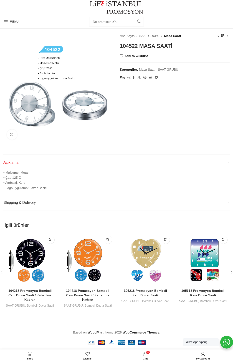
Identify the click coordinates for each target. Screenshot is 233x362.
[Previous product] (218, 36)
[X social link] (139, 77)
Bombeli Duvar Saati (40, 305)
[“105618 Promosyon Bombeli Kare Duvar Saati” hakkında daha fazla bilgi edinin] (223, 240)
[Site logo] (117, 7)
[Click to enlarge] (12, 134)
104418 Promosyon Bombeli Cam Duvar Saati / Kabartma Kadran (87, 295)
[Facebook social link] (133, 77)
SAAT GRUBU (149, 36)
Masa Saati (172, 36)
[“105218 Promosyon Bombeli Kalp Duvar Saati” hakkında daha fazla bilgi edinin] (166, 240)
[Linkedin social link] (150, 77)
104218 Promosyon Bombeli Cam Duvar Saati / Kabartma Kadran (30, 295)
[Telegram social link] (156, 77)
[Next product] (227, 36)
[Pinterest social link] (145, 77)
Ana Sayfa (127, 36)
